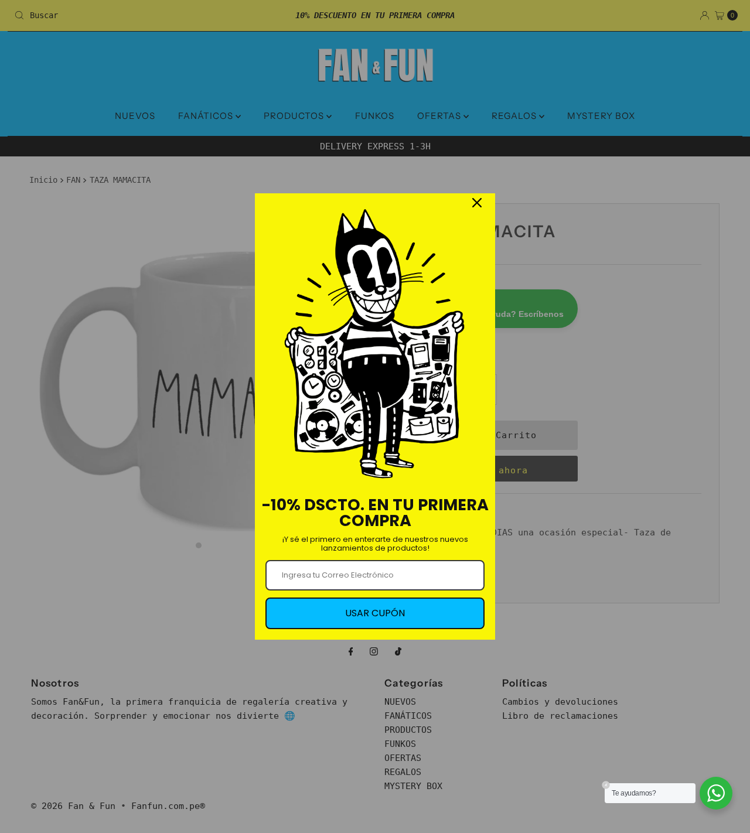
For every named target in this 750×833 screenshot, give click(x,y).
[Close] (477, 202)
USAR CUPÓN (375, 613)
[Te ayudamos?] (716, 793)
